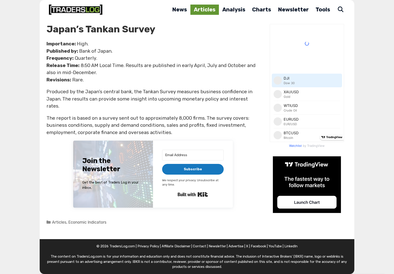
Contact (199, 246)
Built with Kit (193, 194)
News (179, 9)
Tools (323, 9)
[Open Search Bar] (340, 10)
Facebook (258, 246)
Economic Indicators (87, 222)
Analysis (233, 9)
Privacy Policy (148, 246)
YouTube (275, 246)
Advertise (236, 246)
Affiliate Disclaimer (176, 246)
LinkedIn (291, 246)
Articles (204, 9)
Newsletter (293, 9)
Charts (261, 9)
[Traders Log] (77, 10)
